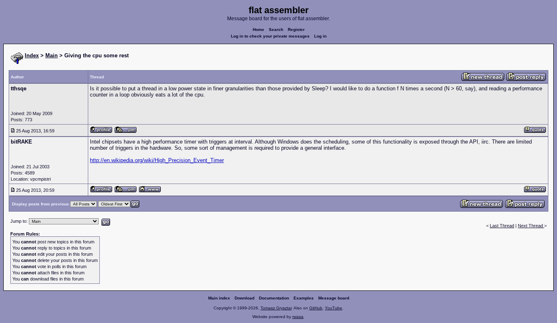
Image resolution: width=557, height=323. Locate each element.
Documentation (274, 298)
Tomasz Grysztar (276, 308)
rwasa (297, 316)
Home (258, 29)
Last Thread (502, 225)
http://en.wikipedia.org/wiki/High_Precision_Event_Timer (157, 160)
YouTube (333, 308)
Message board (333, 298)
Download (244, 298)
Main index (219, 298)
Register (296, 29)
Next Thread (531, 225)
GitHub (315, 308)
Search (276, 29)
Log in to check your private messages (270, 36)
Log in (320, 36)
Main (51, 55)
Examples (304, 298)
